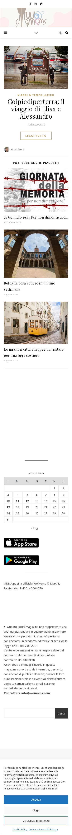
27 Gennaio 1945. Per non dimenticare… (36, 217)
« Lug (34, 528)
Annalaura (18, 149)
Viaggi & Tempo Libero (36, 95)
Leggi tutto (36, 135)
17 (8, 507)
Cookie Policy (19, 829)
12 (27, 501)
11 (17, 501)
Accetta (36, 799)
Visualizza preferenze (36, 820)
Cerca (61, 713)
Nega (36, 810)
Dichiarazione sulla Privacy (43, 829)
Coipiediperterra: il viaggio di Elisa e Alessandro (36, 108)
